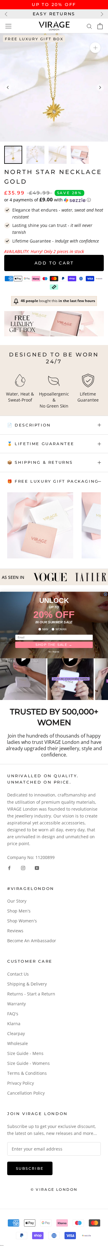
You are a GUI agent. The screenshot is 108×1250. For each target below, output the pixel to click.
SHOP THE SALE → (53, 644)
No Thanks (54, 651)
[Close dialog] (105, 594)
